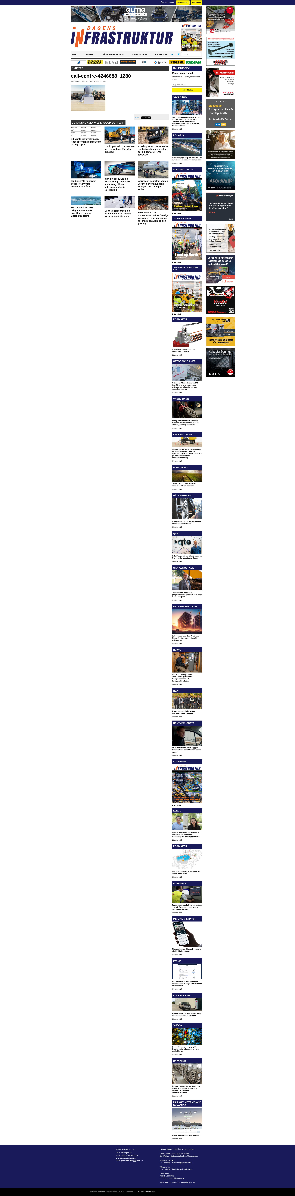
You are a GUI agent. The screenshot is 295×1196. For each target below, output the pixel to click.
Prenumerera (183, 2)
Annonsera (196, 2)
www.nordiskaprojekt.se (126, 1158)
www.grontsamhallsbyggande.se (129, 1161)
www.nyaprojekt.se (124, 1153)
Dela (137, 117)
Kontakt (90, 54)
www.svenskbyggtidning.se (127, 1155)
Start (75, 54)
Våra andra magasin (113, 54)
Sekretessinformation (146, 1192)
